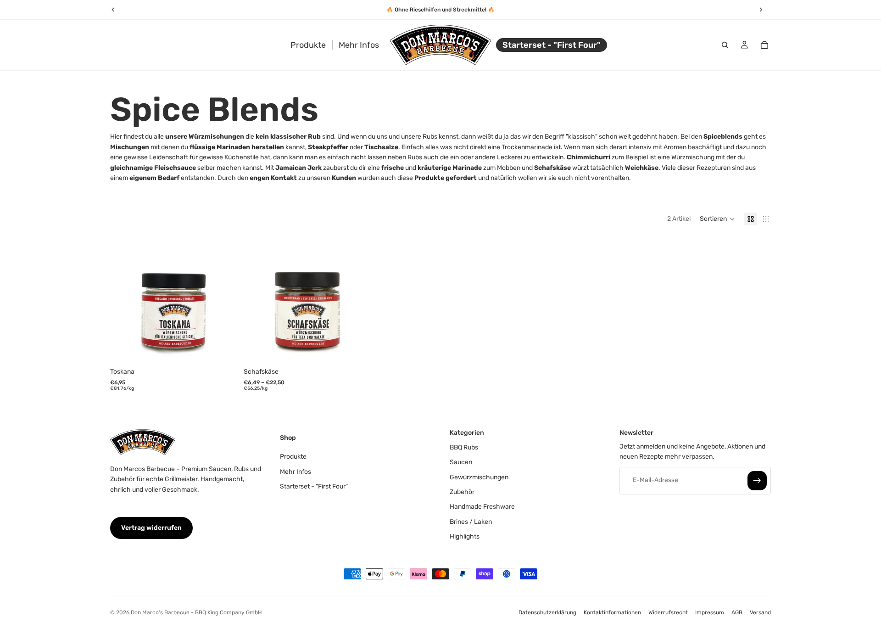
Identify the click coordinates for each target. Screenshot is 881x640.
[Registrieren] (757, 480)
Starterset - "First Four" (314, 486)
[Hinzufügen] (222, 349)
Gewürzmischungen (479, 477)
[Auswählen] (356, 349)
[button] (717, 219)
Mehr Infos (295, 471)
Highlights (465, 536)
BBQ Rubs (464, 447)
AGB (736, 612)
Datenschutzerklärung (547, 612)
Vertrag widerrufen (151, 528)
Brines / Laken (471, 521)
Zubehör (462, 492)
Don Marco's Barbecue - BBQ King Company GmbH (196, 612)
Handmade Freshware (482, 507)
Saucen (461, 462)
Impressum (709, 612)
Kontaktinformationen (612, 612)
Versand (760, 612)
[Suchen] (725, 45)
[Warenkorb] (764, 45)
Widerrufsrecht (668, 612)
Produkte (293, 456)
